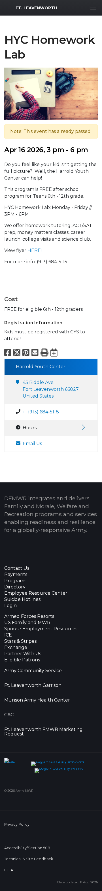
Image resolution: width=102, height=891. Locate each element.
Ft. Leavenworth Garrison (32, 685)
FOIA (8, 870)
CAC (9, 715)
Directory (15, 587)
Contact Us (16, 568)
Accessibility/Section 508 (27, 848)
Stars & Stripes (20, 641)
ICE (8, 635)
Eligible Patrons (22, 660)
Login (10, 605)
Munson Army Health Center (37, 700)
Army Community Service (33, 670)
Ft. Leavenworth (36, 7)
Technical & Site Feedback (28, 859)
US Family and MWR (27, 622)
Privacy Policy (16, 824)
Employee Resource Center (35, 593)
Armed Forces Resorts (29, 616)
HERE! (34, 250)
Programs (15, 581)
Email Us (32, 443)
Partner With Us (22, 653)
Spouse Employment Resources (40, 629)
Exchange (15, 647)
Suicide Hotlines (22, 599)
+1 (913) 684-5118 (41, 412)
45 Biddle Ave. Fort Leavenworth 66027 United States (51, 389)
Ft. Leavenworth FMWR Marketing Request (43, 731)
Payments (15, 574)
